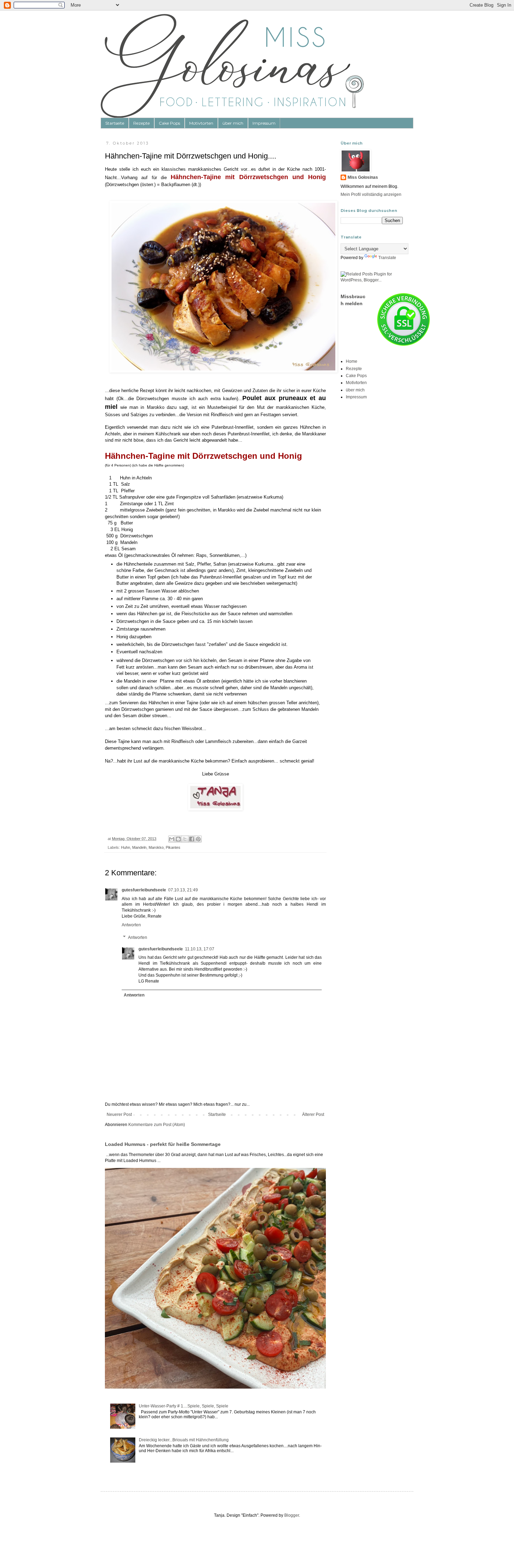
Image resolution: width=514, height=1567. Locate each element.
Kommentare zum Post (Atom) (156, 1124)
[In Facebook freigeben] (191, 839)
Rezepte (141, 123)
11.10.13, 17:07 (199, 949)
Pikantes (173, 847)
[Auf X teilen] (184, 839)
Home (351, 361)
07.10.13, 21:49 (183, 890)
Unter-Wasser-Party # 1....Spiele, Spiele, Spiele (183, 1406)
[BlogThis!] (178, 839)
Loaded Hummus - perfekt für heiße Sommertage (163, 1144)
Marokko (156, 847)
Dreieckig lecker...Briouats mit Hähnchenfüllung (184, 1439)
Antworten (131, 924)
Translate (387, 257)
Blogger (291, 1515)
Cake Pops (169, 123)
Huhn (125, 847)
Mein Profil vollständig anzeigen (371, 194)
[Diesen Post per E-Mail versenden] (171, 839)
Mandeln (139, 847)
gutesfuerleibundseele (144, 890)
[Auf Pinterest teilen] (198, 839)
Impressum (264, 123)
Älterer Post (313, 1114)
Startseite (114, 123)
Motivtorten (201, 123)
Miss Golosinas (363, 177)
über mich (232, 123)
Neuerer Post (119, 1114)
